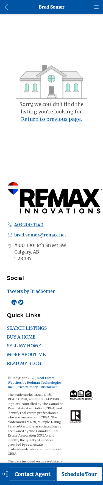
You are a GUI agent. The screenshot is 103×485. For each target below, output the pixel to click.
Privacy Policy (27, 387)
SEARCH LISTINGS (27, 328)
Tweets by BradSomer (31, 291)
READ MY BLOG (24, 363)
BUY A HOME (21, 337)
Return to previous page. (51, 119)
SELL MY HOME (24, 345)
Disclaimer (49, 387)
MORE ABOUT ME (26, 354)
